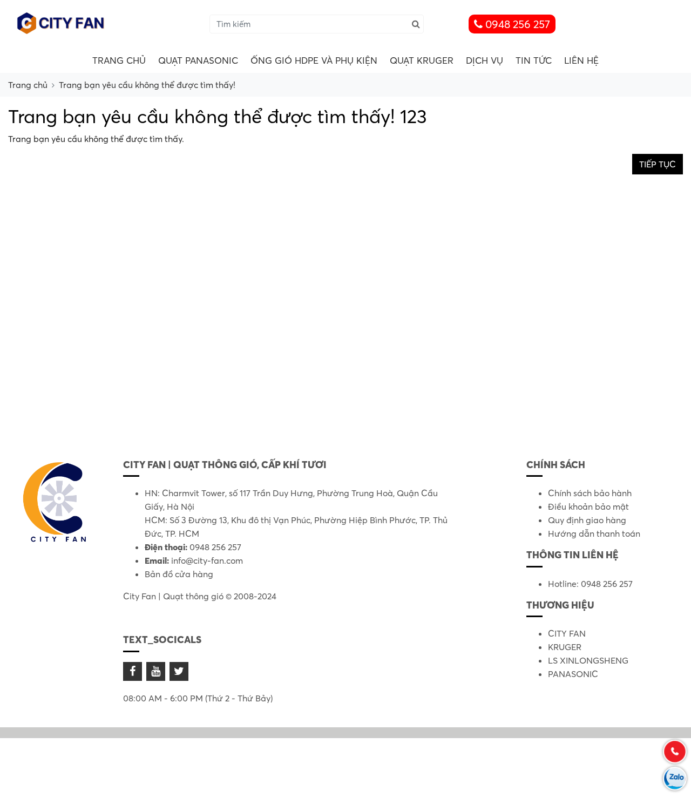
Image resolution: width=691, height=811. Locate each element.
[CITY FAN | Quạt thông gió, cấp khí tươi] (62, 22)
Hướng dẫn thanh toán (594, 533)
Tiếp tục (657, 164)
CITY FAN (567, 633)
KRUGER (564, 646)
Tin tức (534, 60)
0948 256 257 (516, 24)
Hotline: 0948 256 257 (590, 583)
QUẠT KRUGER (421, 60)
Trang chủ (119, 60)
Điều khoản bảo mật (588, 506)
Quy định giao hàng (587, 520)
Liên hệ (581, 60)
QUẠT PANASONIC (198, 60)
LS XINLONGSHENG (588, 660)
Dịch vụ (484, 60)
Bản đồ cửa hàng (179, 574)
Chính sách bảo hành (590, 493)
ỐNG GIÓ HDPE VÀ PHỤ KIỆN (313, 60)
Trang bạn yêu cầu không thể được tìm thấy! (147, 84)
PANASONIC (573, 673)
